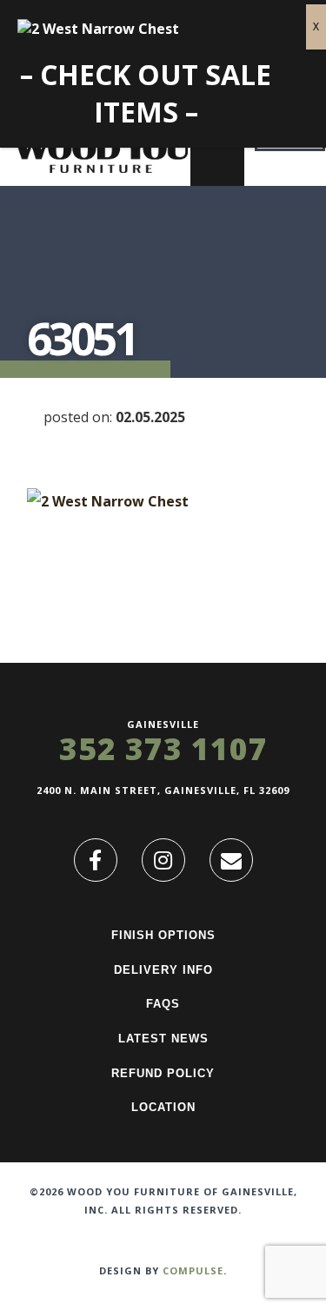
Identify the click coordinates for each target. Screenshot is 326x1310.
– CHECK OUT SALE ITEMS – (145, 93)
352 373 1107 (163, 748)
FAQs (163, 1003)
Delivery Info (163, 969)
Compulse (193, 1270)
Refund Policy (163, 1073)
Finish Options (163, 935)
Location (163, 1107)
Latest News (163, 1038)
